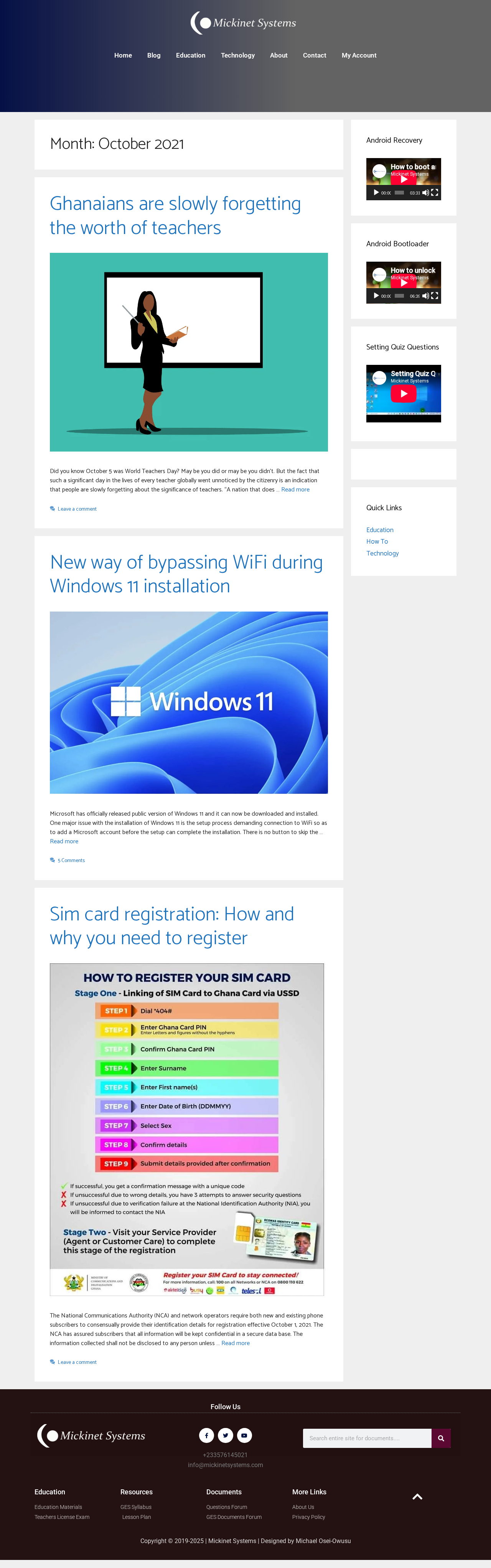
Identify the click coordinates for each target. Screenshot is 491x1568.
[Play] (376, 192)
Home (123, 55)
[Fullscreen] (434, 192)
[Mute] (426, 192)
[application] (403, 179)
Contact (314, 55)
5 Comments (71, 860)
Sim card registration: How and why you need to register (172, 927)
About (279, 55)
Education (191, 55)
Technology (238, 55)
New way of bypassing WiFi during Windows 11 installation (186, 575)
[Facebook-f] (206, 1435)
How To (377, 541)
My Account (359, 55)
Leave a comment (77, 509)
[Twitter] (225, 1435)
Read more (295, 490)
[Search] (441, 1438)
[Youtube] (244, 1435)
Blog (154, 55)
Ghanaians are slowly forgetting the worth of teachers (176, 216)
